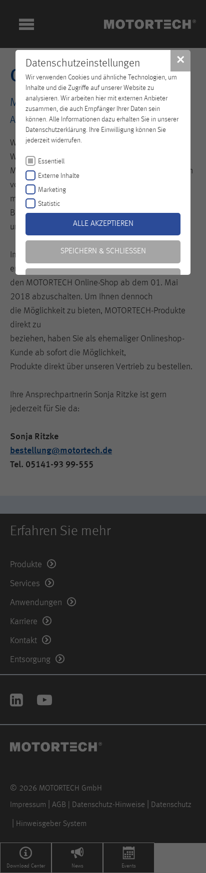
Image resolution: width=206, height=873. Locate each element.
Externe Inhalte (59, 175)
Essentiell (51, 161)
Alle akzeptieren (103, 224)
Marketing (52, 189)
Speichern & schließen (103, 251)
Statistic (49, 203)
